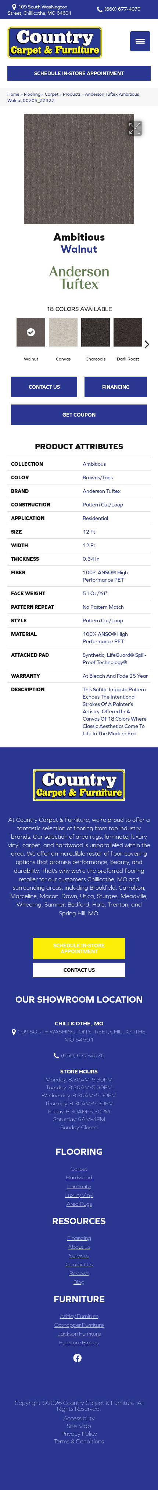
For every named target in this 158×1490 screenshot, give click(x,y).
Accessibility (79, 1418)
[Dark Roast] (128, 332)
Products (71, 94)
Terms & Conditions (79, 1441)
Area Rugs (79, 1204)
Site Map (79, 1426)
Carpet (51, 94)
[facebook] (77, 1358)
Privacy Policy (79, 1433)
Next (146, 333)
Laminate (79, 1186)
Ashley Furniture (79, 1316)
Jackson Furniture (79, 1333)
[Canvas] (63, 332)
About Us (79, 1247)
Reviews (79, 1273)
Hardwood (79, 1177)
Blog (79, 1282)
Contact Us (44, 387)
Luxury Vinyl (79, 1195)
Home (13, 94)
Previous (11, 333)
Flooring (32, 94)
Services (79, 1255)
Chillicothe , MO (79, 1023)
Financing (116, 387)
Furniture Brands (79, 1342)
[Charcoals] (95, 332)
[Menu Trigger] (140, 41)
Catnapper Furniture (79, 1325)
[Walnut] (31, 332)
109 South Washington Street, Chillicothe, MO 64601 (39, 9)
